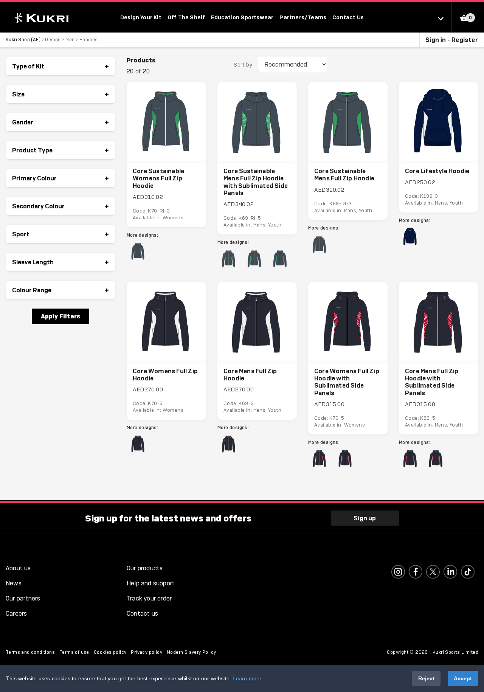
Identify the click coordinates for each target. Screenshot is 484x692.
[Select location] (444, 18)
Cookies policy (110, 652)
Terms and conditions (30, 652)
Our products (145, 568)
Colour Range (60, 290)
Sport (60, 234)
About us (18, 568)
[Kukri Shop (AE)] (41, 18)
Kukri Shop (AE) (23, 39)
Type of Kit (60, 66)
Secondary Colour (60, 206)
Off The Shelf (186, 17)
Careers (16, 613)
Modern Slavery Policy (191, 652)
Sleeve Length (60, 262)
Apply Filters (61, 316)
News (14, 583)
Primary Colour (60, 178)
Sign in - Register (451, 39)
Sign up (365, 518)
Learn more (247, 678)
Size (60, 94)
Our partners (23, 598)
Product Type (60, 150)
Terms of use (74, 652)
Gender (60, 122)
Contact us (142, 613)
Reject (426, 678)
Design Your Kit (140, 17)
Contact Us (348, 17)
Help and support (151, 583)
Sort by (243, 65)
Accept (463, 678)
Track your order (149, 598)
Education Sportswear (242, 17)
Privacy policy (146, 652)
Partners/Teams (302, 17)
